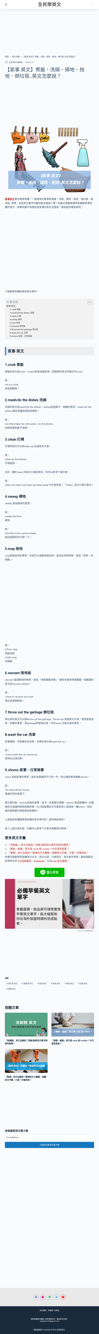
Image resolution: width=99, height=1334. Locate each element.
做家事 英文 (27, 983)
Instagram (39, 860)
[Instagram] (43, 1297)
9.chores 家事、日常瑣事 (21, 336)
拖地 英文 (55, 983)
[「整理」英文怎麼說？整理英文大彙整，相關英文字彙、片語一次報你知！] (26, 1061)
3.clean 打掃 (15, 316)
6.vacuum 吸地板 (17, 326)
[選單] (6, 4)
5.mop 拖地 (15, 323)
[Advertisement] (49, 28)
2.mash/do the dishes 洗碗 (22, 313)
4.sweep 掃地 (16, 319)
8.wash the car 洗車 (19, 333)
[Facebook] (36, 1297)
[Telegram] (56, 1297)
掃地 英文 (69, 983)
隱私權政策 (38, 1330)
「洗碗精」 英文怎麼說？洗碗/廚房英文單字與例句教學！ (39, 844)
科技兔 (56, 1310)
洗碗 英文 (83, 983)
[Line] (49, 1297)
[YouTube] (63, 1297)
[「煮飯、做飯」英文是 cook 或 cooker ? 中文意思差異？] (72, 1025)
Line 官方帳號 (59, 860)
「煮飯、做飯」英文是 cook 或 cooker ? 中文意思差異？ (38, 848)
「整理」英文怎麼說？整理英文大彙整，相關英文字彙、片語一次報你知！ (48, 852)
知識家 (50, 1310)
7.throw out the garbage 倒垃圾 (24, 329)
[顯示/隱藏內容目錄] (88, 302)
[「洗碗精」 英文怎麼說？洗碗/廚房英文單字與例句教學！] (26, 1025)
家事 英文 (11, 306)
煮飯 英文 (11, 989)
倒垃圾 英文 (12, 983)
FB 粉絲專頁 (24, 860)
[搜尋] (93, 4)
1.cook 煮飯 (15, 309)
